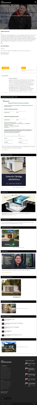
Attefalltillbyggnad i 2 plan (10, 319)
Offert (15, 214)
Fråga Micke (30, 90)
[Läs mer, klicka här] (11, 288)
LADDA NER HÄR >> (5, 150)
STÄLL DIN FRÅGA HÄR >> (7, 272)
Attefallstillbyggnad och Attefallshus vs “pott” (13, 334)
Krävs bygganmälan (32, 378)
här (30, 50)
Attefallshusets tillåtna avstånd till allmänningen (14, 323)
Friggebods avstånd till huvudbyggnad (12, 327)
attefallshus (11, 83)
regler (17, 89)
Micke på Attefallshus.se (13, 78)
